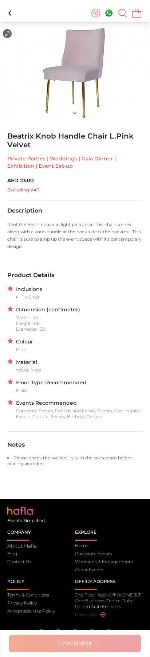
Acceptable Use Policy (31, 611)
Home (81, 545)
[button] (75, 73)
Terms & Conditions (28, 595)
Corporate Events (93, 553)
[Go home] (20, 510)
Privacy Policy (22, 603)
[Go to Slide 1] (75, 111)
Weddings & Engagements (104, 561)
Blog (12, 553)
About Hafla (22, 546)
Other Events (89, 569)
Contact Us (19, 561)
